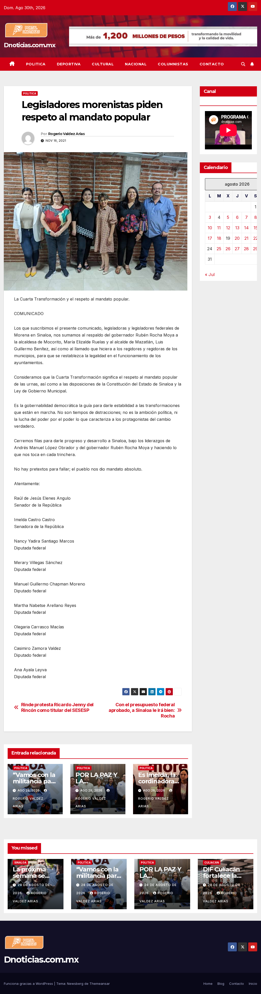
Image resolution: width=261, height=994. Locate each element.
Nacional (136, 64)
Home (208, 983)
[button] (243, 64)
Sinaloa (20, 862)
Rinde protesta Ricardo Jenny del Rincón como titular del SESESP (57, 707)
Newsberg (75, 983)
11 (219, 227)
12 (228, 227)
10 (210, 227)
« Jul (210, 274)
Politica (36, 64)
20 (237, 238)
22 (255, 238)
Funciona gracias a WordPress (29, 983)
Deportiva (69, 64)
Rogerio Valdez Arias (66, 133)
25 (219, 248)
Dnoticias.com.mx (29, 45)
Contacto (212, 64)
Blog (220, 983)
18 (219, 238)
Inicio (253, 983)
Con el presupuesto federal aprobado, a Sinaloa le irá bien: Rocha (142, 710)
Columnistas (173, 64)
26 (228, 248)
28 (246, 248)
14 (246, 227)
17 (210, 238)
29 (255, 248)
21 (246, 238)
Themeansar (99, 983)
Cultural (103, 64)
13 (237, 227)
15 (256, 227)
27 (237, 248)
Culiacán (211, 862)
